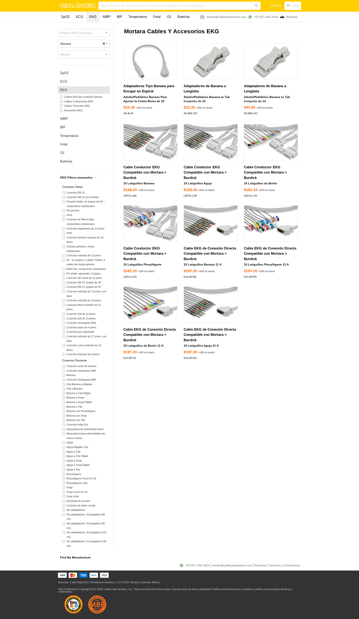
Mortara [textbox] (82, 43)
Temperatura (137, 17)
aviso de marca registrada (196, 589)
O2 (169, 17)
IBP (119, 17)
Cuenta (275, 5)
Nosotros (292, 17)
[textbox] (83, 33)
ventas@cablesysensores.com (226, 17)
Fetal (157, 17)
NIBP (107, 17)
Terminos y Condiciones (284, 565)
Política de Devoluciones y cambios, (232, 589)
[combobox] (84, 33)
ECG (79, 17)
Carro (294, 5)
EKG (92, 17)
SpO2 (65, 17)
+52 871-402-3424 (266, 17)
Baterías (183, 17)
